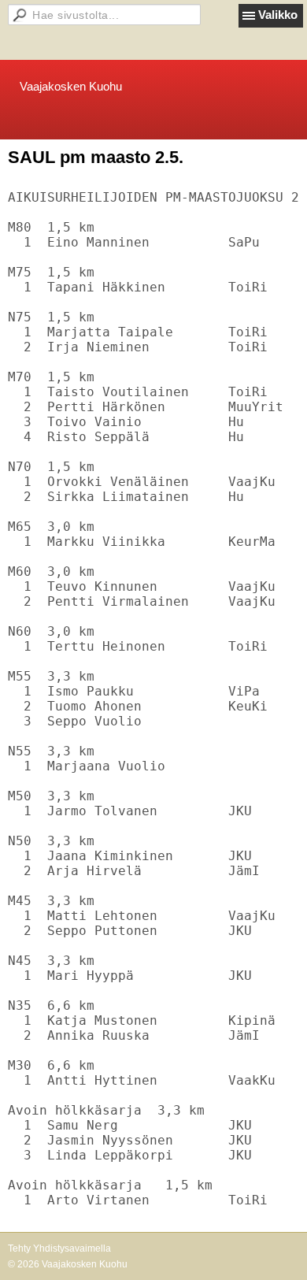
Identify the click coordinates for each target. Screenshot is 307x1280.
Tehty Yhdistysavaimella (59, 1248)
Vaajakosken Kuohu (71, 86)
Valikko (278, 14)
